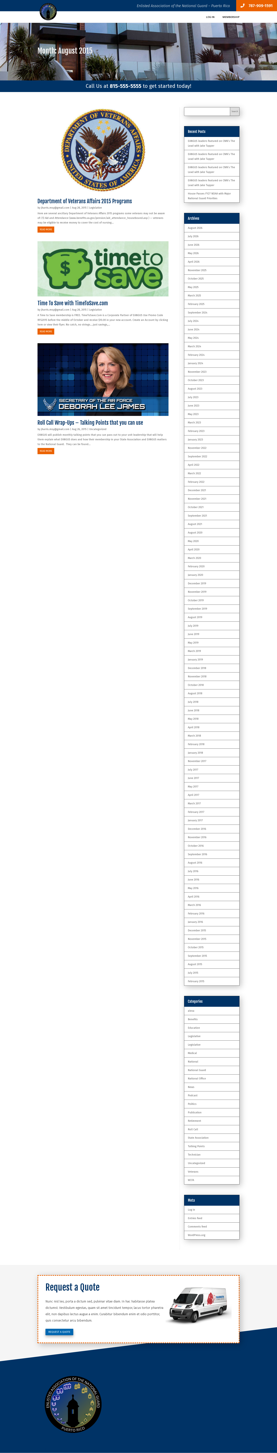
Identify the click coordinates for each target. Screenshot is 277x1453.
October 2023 (196, 380)
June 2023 (193, 405)
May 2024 (193, 337)
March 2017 (194, 803)
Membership (230, 17)
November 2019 (197, 591)
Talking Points (196, 1146)
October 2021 (196, 507)
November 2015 (197, 939)
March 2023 (194, 422)
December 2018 (197, 668)
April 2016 (193, 896)
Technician (194, 1154)
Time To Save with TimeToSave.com (73, 303)
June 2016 (193, 879)
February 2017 (196, 812)
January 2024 (195, 363)
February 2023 (196, 431)
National (193, 1061)
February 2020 (196, 566)
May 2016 (193, 888)
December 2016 (197, 829)
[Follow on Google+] (51, 1449)
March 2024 (194, 346)
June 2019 (193, 634)
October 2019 (196, 600)
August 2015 (195, 964)
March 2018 (194, 735)
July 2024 (193, 321)
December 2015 (197, 930)
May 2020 (193, 541)
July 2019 (193, 625)
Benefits (193, 1019)
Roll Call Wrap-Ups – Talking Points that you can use (90, 423)
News (191, 1087)
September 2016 (197, 854)
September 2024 (197, 312)
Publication (195, 1112)
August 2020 (195, 532)
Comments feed (197, 1226)
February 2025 (196, 304)
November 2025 (197, 270)
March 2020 (194, 558)
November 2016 (197, 837)
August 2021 (195, 524)
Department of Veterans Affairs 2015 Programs (85, 201)
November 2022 (197, 448)
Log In (210, 17)
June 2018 (193, 710)
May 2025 (193, 287)
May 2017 (193, 786)
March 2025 (194, 295)
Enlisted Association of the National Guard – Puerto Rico (183, 6)
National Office (197, 1078)
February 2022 (196, 482)
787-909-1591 (259, 5)
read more (46, 229)
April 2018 (193, 727)
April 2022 (193, 464)
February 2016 (196, 913)
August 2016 (195, 862)
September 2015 (197, 955)
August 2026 (195, 228)
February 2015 (196, 981)
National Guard (197, 1070)
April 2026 (194, 261)
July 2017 (193, 769)
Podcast (193, 1095)
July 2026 (193, 236)
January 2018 (195, 752)
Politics (192, 1104)
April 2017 (193, 795)
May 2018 (193, 718)
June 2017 (193, 778)
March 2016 (194, 905)
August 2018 (195, 693)
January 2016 (195, 922)
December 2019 (197, 583)
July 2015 (193, 972)
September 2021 (197, 515)
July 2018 (193, 702)
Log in (191, 1209)
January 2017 (195, 820)
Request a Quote (59, 1332)
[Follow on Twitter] (45, 1449)
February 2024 (196, 355)
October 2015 (196, 947)
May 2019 (193, 642)
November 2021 (197, 498)
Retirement (194, 1120)
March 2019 (194, 651)
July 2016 (193, 871)
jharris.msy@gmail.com (55, 207)
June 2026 (193, 244)
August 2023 (195, 388)
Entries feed (195, 1218)
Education (194, 1027)
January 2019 (195, 659)
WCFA (191, 1180)
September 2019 (197, 608)
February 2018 (196, 744)
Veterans (193, 1171)
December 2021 (197, 490)
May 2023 (193, 414)
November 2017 (197, 761)
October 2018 (196, 685)
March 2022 (194, 473)
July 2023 (193, 397)
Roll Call (193, 1129)
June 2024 (193, 329)
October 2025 (196, 278)
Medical (192, 1053)
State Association (198, 1137)
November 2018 (197, 676)
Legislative (95, 207)
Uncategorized (97, 429)
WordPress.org (196, 1235)
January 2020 (195, 575)
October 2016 (196, 845)
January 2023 (195, 439)
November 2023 (197, 371)
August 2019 (195, 617)
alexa (191, 1010)
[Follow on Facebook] (40, 1449)
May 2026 (193, 253)
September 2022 (197, 456)
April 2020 (194, 549)
